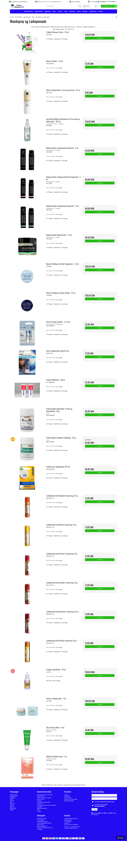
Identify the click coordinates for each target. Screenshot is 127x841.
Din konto (86, 6)
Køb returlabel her (42, 826)
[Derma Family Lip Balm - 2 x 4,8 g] (27, 333)
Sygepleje (47, 11)
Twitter (102, 813)
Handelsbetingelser (42, 821)
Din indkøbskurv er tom (107, 6)
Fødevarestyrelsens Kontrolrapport (46, 805)
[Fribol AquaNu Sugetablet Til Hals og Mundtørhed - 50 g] (27, 420)
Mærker (101, 11)
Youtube (107, 813)
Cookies (39, 811)
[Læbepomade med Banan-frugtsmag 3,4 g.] (27, 536)
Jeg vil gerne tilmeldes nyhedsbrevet (104, 801)
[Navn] (104, 795)
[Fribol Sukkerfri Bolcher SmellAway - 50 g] (27, 449)
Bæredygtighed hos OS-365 (44, 794)
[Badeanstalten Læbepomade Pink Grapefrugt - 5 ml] (27, 188)
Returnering (40, 824)
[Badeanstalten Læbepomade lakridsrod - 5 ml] (27, 159)
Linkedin (114, 813)
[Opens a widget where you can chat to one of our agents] (120, 838)
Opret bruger (67, 797)
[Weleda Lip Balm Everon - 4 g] (27, 767)
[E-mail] (104, 798)
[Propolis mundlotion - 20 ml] (27, 680)
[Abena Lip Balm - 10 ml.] (27, 72)
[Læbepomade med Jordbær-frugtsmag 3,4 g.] (27, 594)
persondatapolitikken (100, 806)
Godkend (95, 809)
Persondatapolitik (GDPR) (44, 823)
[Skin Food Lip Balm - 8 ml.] (27, 738)
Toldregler (40, 829)
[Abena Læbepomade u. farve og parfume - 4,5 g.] (27, 101)
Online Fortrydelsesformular (44, 827)
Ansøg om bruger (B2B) (70, 799)
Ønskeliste (67, 796)
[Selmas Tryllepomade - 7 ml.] (27, 709)
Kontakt (39, 800)
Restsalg (72, 11)
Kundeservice (41, 796)
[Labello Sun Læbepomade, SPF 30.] (27, 478)
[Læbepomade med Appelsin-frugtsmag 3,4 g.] (27, 507)
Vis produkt (99, 38)
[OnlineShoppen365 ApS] (17, 6)
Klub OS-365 (40, 799)
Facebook (95, 813)
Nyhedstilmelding (69, 800)
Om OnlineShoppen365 (43, 802)
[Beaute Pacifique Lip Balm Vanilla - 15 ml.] (27, 304)
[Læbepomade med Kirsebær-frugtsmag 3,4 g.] (27, 623)
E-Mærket (40, 803)
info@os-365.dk (44, 1)
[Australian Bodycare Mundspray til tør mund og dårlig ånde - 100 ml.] (27, 130)
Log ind (66, 794)
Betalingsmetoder (42, 818)
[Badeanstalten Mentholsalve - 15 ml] (27, 246)
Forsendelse (40, 820)
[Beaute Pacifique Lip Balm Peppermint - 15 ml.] (27, 275)
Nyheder (85, 11)
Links (38, 809)
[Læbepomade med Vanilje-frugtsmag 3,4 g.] (27, 651)
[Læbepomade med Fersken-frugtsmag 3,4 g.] (27, 565)
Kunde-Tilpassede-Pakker (44, 797)
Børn (66, 11)
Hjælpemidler (39, 11)
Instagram (95, 814)
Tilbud (79, 11)
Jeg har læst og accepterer (101, 805)
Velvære (60, 11)
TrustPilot (39, 806)
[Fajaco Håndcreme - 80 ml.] (27, 391)
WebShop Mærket (42, 808)
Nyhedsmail (93, 11)
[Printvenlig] (116, 17)
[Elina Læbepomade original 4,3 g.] (27, 362)
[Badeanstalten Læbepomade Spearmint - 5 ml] (27, 217)
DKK (96, 6)
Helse (54, 11)
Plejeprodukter (28, 11)
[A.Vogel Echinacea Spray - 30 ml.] (27, 43)
